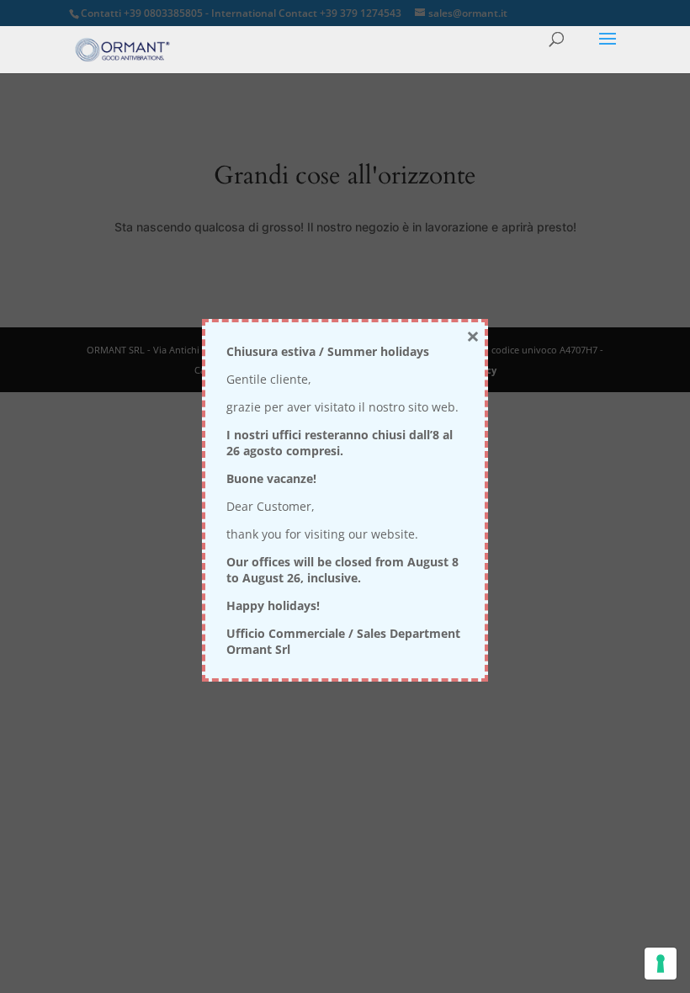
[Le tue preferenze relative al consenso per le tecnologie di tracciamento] (661, 964)
